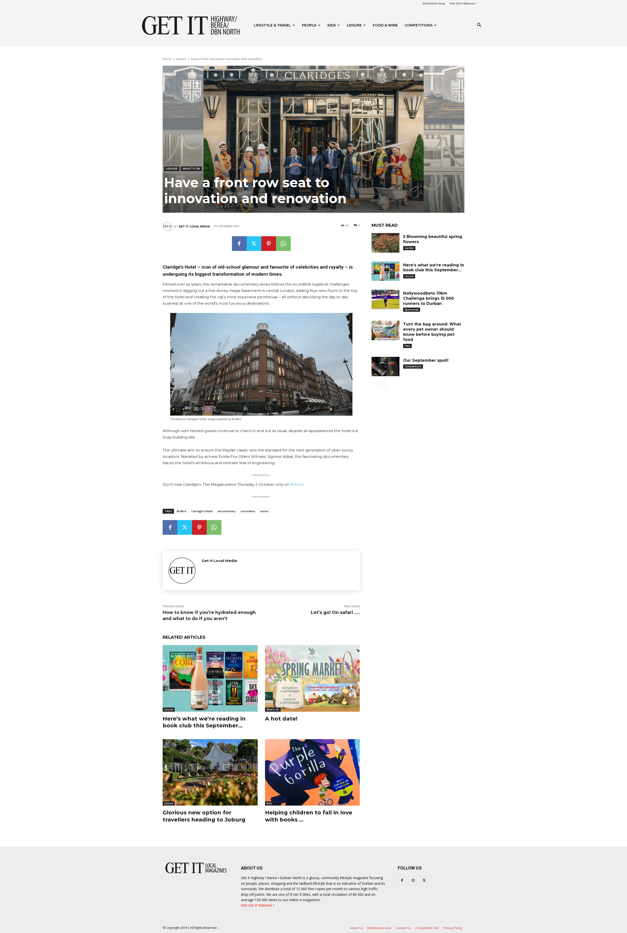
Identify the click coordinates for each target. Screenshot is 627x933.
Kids (331, 25)
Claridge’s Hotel (202, 511)
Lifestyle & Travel (272, 25)
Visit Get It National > (463, 3)
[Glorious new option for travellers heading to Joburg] (210, 772)
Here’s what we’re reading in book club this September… (204, 722)
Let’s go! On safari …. (335, 612)
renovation (248, 511)
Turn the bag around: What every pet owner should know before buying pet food (432, 332)
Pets (407, 346)
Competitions (419, 25)
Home (167, 59)
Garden (409, 248)
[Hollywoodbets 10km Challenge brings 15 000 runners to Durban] (385, 299)
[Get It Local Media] (168, 226)
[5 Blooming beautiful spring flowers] (385, 243)
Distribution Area (434, 3)
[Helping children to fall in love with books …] (312, 772)
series (264, 511)
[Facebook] (239, 243)
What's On (191, 168)
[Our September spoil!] (385, 366)
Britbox (297, 484)
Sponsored (412, 309)
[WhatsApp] (283, 243)
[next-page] (382, 384)
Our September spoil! (425, 360)
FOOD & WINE (385, 25)
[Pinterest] (268, 243)
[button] (479, 25)
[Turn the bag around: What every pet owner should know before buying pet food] (385, 330)
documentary (226, 511)
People (309, 25)
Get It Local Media (194, 226)
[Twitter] (254, 243)
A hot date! (281, 718)
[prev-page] (375, 384)
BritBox (181, 511)
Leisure (354, 25)
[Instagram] (413, 880)
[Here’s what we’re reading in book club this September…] (210, 678)
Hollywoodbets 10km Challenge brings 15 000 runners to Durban (428, 298)
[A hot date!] (312, 678)
